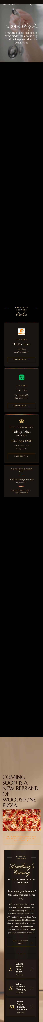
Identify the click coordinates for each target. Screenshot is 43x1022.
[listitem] (21, 344)
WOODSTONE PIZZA (11, 4)
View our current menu (23, 942)
